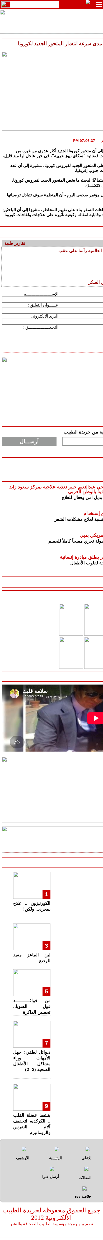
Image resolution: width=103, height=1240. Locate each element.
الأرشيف (22, 1158)
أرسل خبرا (50, 1177)
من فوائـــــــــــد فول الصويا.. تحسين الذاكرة (31, 1006)
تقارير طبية (14, 243)
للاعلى (86, 1158)
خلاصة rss (83, 1196)
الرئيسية (55, 1158)
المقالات (85, 1178)
